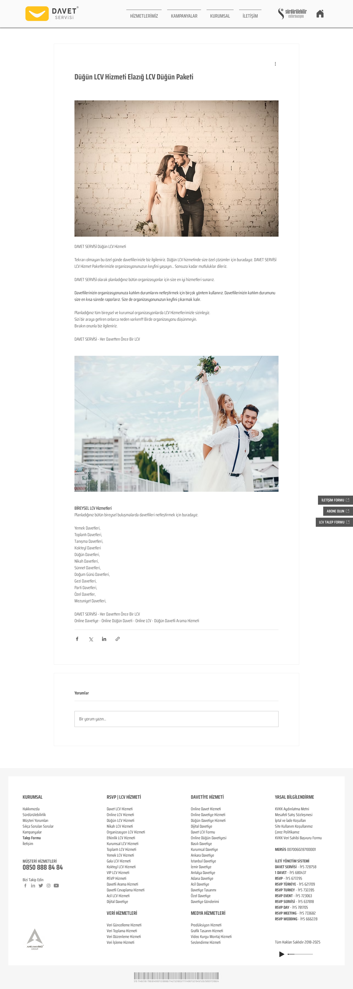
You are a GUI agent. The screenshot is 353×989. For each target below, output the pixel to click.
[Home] (320, 13)
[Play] (281, 954)
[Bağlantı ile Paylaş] (117, 638)
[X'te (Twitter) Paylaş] (90, 638)
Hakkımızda (31, 809)
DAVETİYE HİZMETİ (207, 797)
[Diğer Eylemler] (275, 63)
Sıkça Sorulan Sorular (38, 826)
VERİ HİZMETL (119, 913)
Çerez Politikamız (287, 832)
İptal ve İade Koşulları (290, 820)
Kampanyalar (32, 832)
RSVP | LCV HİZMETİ (124, 797)
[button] (144, 14)
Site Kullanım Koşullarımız (294, 826)
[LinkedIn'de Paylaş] (104, 638)
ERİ (134, 913)
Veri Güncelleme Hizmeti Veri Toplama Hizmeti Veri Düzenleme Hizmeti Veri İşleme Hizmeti (124, 934)
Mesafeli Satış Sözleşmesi (293, 814)
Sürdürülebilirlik (34, 814)
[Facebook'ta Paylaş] (77, 638)
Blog (26, 849)
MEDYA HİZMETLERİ (208, 913)
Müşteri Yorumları (35, 820)
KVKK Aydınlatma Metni (292, 809)
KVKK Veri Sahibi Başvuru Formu (298, 838)
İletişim (28, 843)
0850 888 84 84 (43, 867)
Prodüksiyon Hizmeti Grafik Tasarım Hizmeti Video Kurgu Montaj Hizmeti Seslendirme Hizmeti (211, 934)
